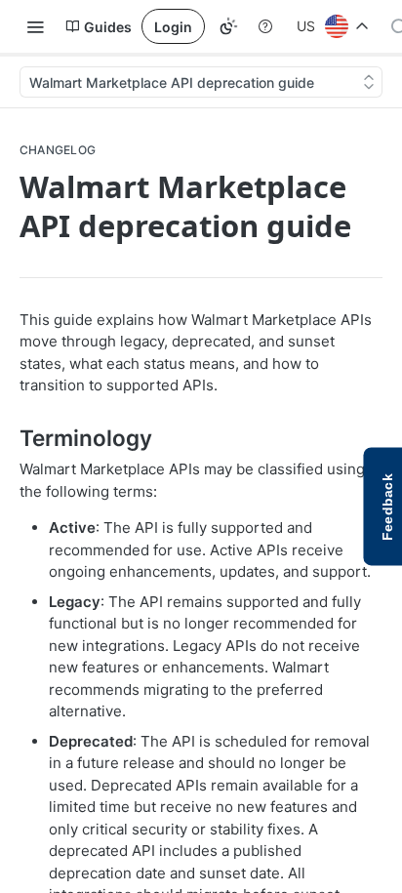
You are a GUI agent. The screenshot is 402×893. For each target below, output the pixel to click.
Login (173, 27)
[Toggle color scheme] (228, 26)
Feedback (387, 507)
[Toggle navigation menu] (35, 26)
